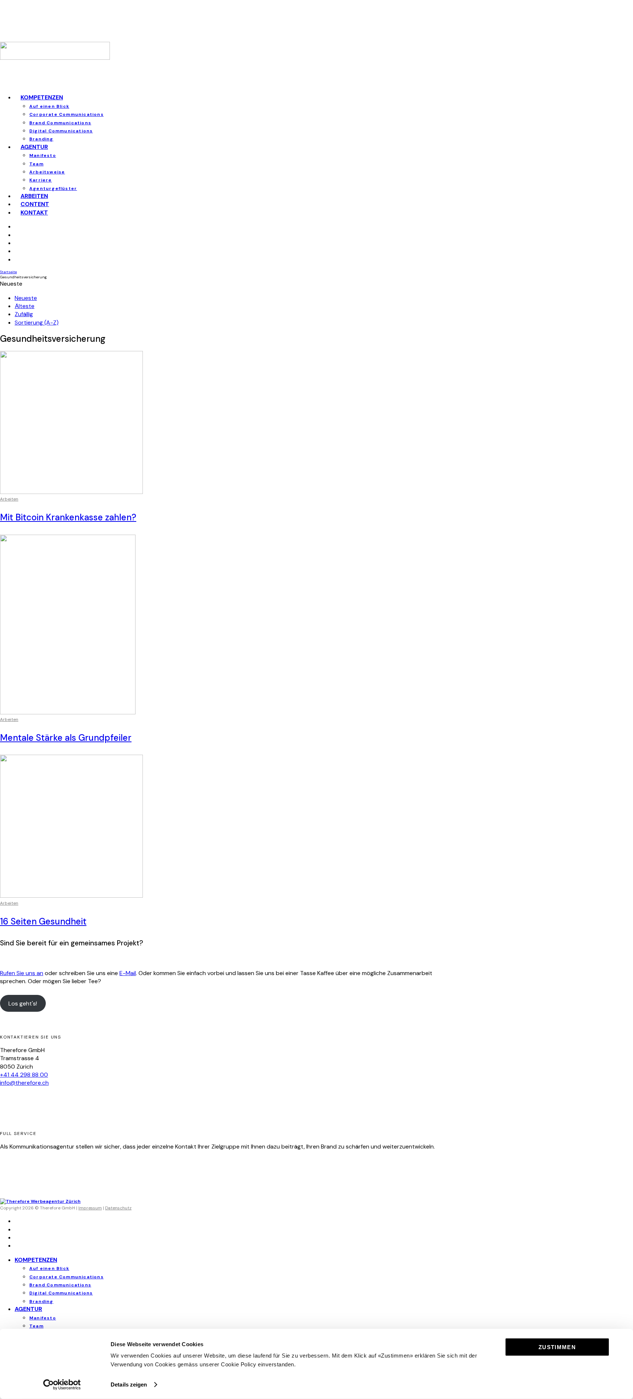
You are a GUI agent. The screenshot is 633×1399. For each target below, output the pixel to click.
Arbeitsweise (47, 172)
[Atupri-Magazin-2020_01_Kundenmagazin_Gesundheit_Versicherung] (68, 712)
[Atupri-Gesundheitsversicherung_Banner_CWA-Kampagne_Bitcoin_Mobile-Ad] (71, 492)
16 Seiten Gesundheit (43, 921)
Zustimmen (557, 1347)
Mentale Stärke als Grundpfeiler (66, 737)
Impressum (90, 1208)
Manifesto (42, 155)
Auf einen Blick (49, 106)
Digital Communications (61, 131)
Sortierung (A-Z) (37, 322)
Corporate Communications (66, 114)
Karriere (40, 180)
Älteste (24, 306)
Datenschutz (118, 1208)
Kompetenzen (42, 97)
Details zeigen (129, 1384)
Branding (41, 1301)
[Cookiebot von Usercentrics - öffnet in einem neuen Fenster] (62, 1384)
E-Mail (127, 973)
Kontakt (34, 212)
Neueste (26, 298)
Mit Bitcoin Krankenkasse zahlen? (68, 517)
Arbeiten (9, 499)
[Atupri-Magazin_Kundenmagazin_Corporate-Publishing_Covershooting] (71, 896)
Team (36, 164)
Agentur (34, 147)
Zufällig (24, 314)
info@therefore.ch (24, 1083)
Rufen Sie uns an (21, 973)
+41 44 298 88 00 (24, 1074)
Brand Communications (60, 123)
